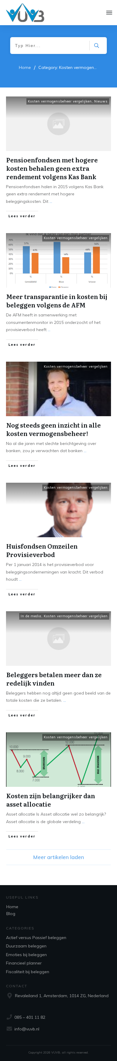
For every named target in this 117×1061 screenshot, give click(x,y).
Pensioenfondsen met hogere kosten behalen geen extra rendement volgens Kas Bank (52, 168)
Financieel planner (24, 963)
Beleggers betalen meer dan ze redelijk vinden (54, 678)
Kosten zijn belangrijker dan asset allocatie (50, 799)
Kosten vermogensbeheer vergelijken (60, 101)
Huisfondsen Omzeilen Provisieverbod (42, 550)
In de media (31, 616)
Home (12, 906)
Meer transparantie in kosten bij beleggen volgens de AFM (56, 300)
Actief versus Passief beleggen (36, 937)
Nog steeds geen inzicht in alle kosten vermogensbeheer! (53, 429)
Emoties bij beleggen (26, 954)
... (51, 201)
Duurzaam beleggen (26, 946)
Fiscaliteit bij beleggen (27, 971)
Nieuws (101, 101)
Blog (10, 913)
